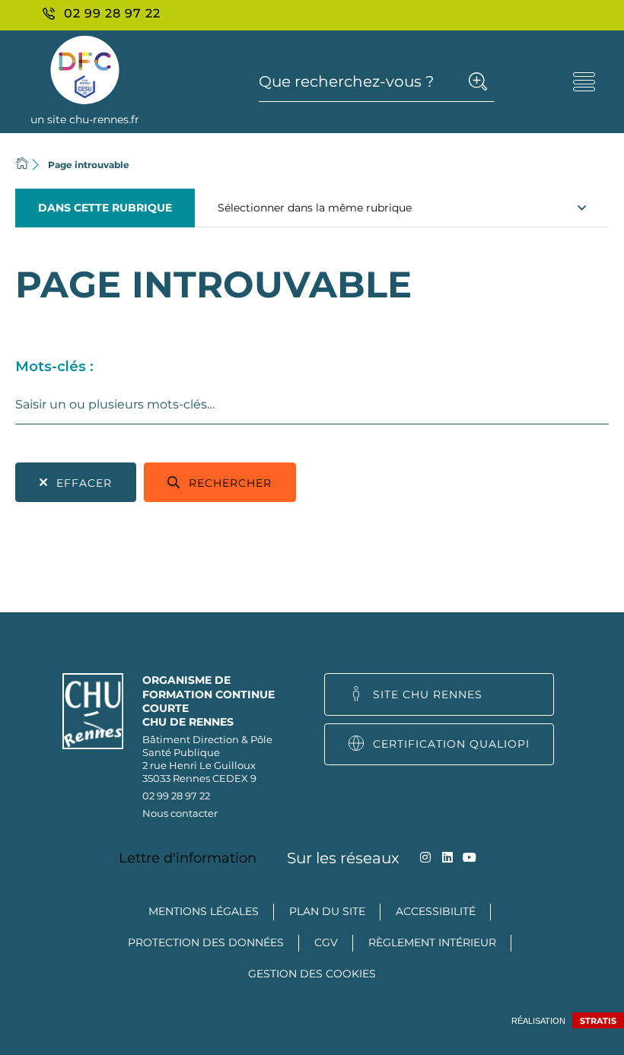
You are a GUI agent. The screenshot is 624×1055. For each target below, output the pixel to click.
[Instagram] (425, 857)
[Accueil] (22, 164)
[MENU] (584, 81)
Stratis (598, 1020)
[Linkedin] (447, 857)
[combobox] (312, 404)
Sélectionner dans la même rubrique (315, 207)
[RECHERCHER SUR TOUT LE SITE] (477, 81)
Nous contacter (180, 813)
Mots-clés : (54, 366)
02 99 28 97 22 (176, 796)
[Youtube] (469, 857)
